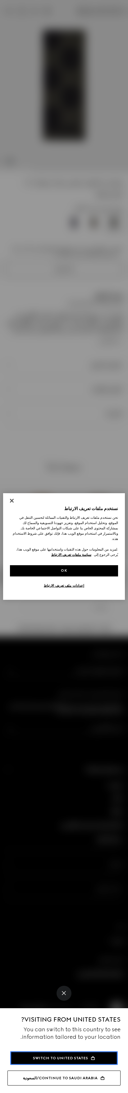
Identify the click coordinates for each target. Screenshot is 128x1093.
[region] (64, 546)
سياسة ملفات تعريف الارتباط (71, 554)
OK (64, 570)
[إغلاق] (12, 501)
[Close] (64, 993)
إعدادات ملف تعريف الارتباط (64, 585)
